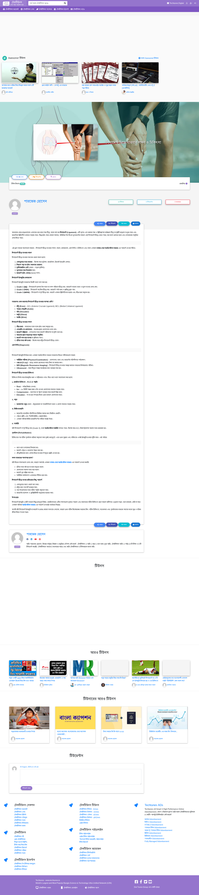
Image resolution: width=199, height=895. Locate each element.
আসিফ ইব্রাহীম (130, 92)
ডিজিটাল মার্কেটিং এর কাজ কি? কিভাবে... (163, 731)
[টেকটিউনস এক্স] (145, 882)
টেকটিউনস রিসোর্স (20, 847)
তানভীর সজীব (50, 92)
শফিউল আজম (109, 685)
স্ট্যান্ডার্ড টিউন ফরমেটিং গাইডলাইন (91, 839)
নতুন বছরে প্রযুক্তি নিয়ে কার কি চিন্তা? (113, 678)
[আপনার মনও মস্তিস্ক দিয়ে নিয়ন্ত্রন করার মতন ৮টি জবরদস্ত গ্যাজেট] (19, 72)
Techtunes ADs (154, 805)
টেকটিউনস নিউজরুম (21, 823)
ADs (79, 9)
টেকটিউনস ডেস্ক (19, 812)
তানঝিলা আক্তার (171, 685)
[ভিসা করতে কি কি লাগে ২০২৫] (121, 718)
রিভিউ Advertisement (153, 833)
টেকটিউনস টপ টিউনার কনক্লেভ (24, 864)
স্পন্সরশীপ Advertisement (154, 839)
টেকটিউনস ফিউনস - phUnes (89, 817)
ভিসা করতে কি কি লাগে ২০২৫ (113, 731)
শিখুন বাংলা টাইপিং (20, 842)
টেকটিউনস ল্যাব (19, 820)
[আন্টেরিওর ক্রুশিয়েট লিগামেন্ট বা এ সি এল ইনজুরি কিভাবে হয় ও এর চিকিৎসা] (145, 668)
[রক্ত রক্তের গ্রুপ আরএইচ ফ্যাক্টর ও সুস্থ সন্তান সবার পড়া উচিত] (100, 72)
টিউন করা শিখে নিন (20, 845)
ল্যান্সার (45, 9)
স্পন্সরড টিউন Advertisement (155, 827)
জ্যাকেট (12, 9)
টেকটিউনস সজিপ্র (20, 850)
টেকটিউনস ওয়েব (45, 888)
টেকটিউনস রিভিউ (20, 814)
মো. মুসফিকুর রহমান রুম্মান (82, 685)
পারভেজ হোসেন (35, 201)
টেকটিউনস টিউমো (20, 869)
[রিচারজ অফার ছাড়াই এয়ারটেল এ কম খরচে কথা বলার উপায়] (53, 668)
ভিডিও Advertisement (153, 822)
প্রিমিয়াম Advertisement (153, 836)
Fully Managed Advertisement (157, 841)
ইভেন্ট (62, 9)
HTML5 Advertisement (154, 825)
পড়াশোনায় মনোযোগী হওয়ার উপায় (23, 731)
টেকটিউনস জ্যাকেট (20, 809)
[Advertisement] (99, 38)
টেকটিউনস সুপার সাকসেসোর (89, 858)
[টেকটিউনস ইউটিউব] (150, 882)
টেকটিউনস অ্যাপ (93, 888)
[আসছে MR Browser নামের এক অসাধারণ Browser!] (84, 668)
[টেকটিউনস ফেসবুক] (136, 882)
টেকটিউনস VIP (84, 855)
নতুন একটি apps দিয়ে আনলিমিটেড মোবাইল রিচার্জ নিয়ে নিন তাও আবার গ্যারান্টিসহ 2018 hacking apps (21, 681)
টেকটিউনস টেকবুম (20, 817)
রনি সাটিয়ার (9, 92)
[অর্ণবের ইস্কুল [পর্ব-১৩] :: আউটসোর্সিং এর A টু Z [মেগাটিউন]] (140, 72)
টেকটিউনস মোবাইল (70, 888)
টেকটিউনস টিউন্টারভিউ (87, 852)
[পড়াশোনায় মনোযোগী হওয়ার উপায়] (29, 718)
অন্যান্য (23, 184)
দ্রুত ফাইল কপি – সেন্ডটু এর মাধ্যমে (54, 85)
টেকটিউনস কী (19, 836)
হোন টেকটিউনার (19, 839)
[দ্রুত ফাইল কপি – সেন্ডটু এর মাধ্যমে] (60, 72)
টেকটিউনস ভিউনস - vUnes (89, 812)
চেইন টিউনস (83, 823)
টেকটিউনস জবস (20, 826)
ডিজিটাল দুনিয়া (48, 685)
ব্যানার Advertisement (153, 819)
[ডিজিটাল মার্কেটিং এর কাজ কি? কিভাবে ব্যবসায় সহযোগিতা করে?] (167, 718)
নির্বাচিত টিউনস (84, 820)
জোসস (136, 223)
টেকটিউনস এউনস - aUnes (89, 814)
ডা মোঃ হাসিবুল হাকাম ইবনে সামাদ (145, 685)
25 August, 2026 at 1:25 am (29, 767)
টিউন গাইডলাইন (85, 834)
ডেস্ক (28, 9)
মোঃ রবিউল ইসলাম (18, 685)
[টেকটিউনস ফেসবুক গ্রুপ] (141, 882)
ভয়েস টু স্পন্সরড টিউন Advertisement (158, 830)
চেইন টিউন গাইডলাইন (87, 836)
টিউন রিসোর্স (83, 842)
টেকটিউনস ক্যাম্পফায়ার (87, 861)
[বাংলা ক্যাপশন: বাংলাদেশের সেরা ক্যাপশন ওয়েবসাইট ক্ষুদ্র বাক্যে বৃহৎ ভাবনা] (75, 718)
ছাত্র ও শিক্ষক (89, 92)
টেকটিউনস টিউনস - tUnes (88, 809)
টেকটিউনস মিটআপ (20, 866)
